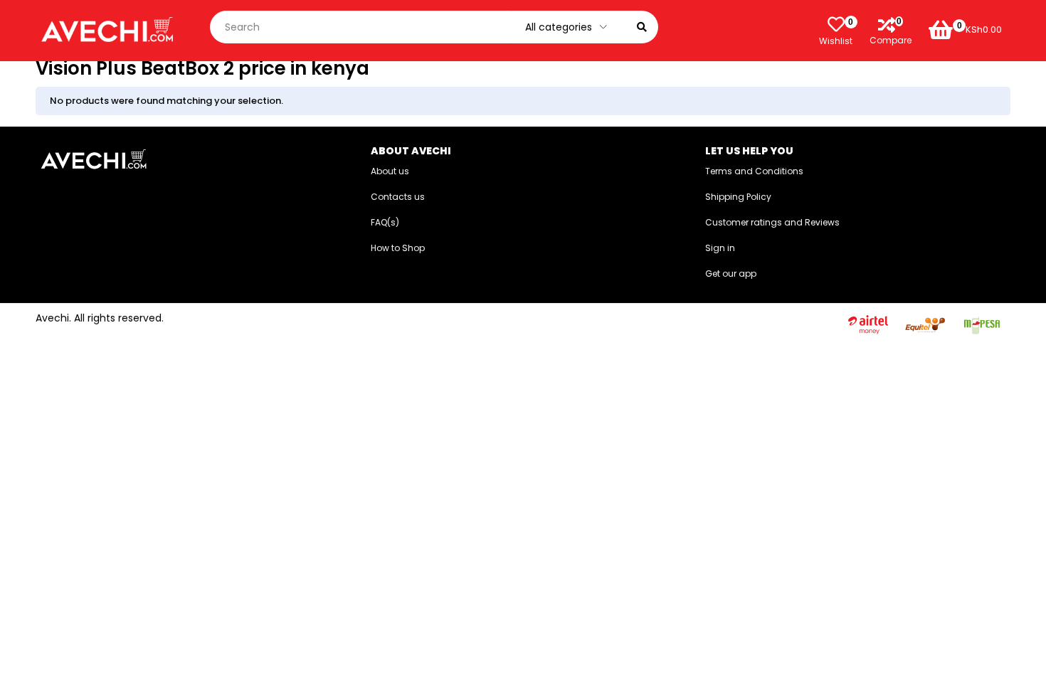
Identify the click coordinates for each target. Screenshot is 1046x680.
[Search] (641, 27)
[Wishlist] (836, 24)
